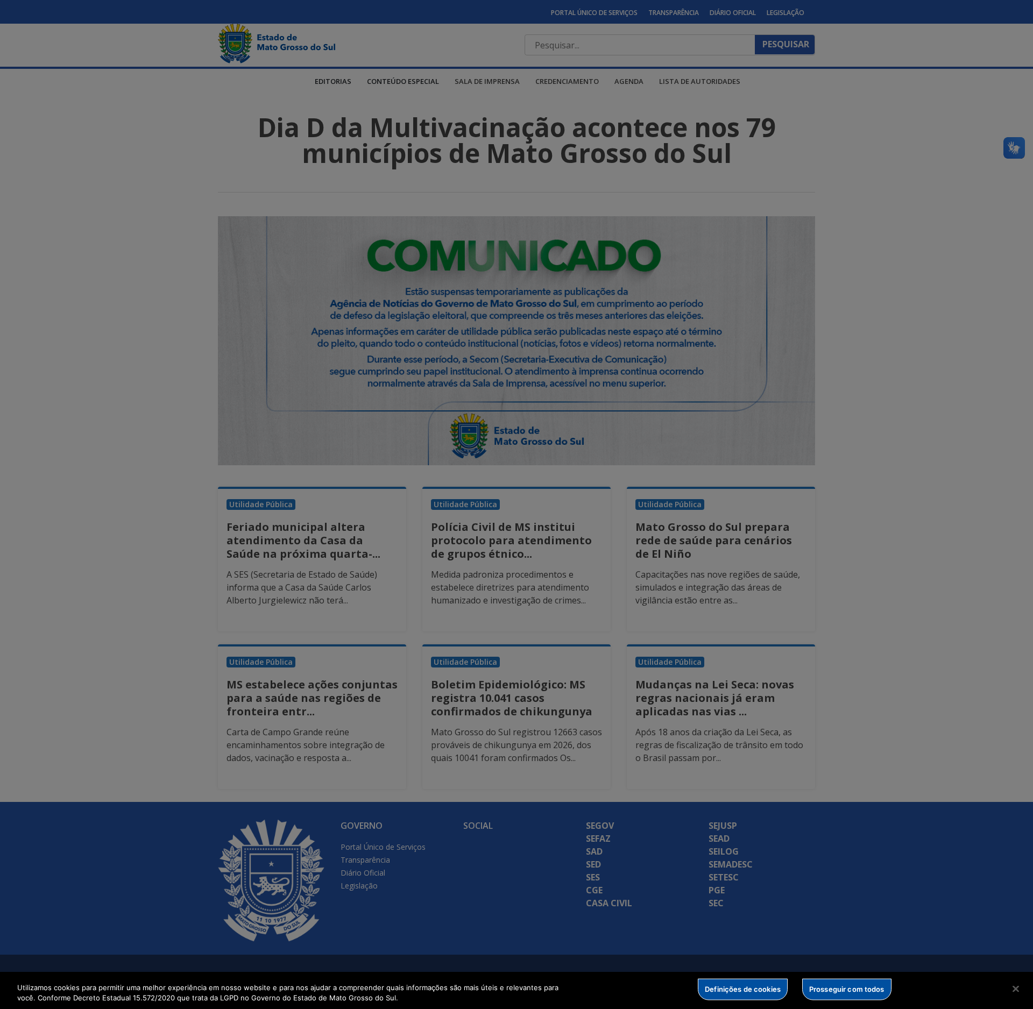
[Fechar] (1016, 989)
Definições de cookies (743, 989)
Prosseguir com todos (847, 989)
